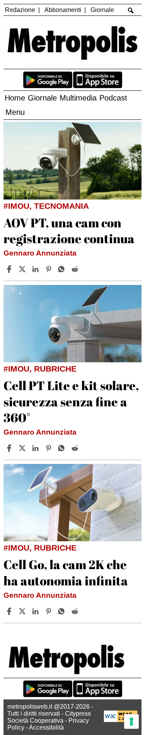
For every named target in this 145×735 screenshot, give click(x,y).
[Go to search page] (130, 10)
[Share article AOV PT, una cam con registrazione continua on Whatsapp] (62, 269)
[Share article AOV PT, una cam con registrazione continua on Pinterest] (49, 269)
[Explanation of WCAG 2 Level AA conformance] (121, 720)
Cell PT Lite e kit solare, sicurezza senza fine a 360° (71, 401)
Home (15, 98)
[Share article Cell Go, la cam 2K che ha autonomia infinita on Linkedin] (36, 611)
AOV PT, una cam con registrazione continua (69, 230)
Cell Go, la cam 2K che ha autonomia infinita (65, 572)
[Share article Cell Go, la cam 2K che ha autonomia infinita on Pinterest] (49, 611)
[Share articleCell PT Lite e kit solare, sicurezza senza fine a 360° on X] (23, 448)
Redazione (20, 10)
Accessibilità (46, 727)
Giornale (102, 10)
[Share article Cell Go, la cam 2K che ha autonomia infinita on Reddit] (75, 611)
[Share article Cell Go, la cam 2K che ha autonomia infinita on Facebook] (10, 611)
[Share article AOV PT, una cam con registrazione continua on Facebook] (10, 269)
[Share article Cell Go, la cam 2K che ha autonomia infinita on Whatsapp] (62, 611)
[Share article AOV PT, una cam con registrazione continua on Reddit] (75, 269)
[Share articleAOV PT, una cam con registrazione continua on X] (23, 269)
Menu (15, 112)
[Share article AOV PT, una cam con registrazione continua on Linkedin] (36, 269)
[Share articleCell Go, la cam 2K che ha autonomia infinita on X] (23, 611)
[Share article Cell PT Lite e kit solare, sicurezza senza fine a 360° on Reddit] (75, 448)
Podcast (113, 98)
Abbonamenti (62, 10)
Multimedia (78, 98)
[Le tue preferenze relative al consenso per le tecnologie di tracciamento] (131, 721)
